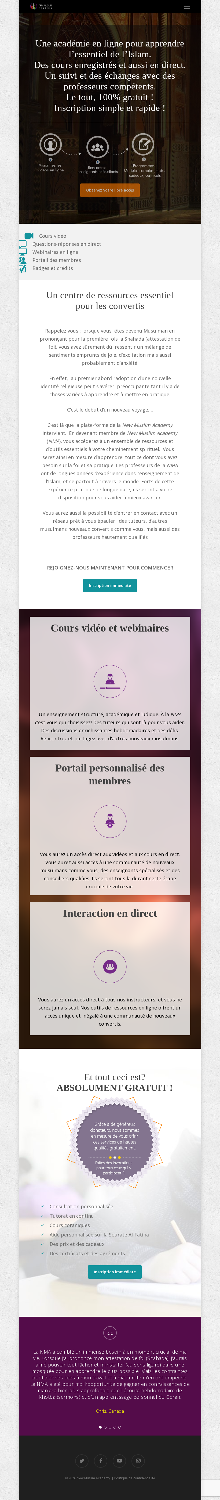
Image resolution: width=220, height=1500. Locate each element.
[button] (187, 6)
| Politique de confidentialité (133, 1478)
